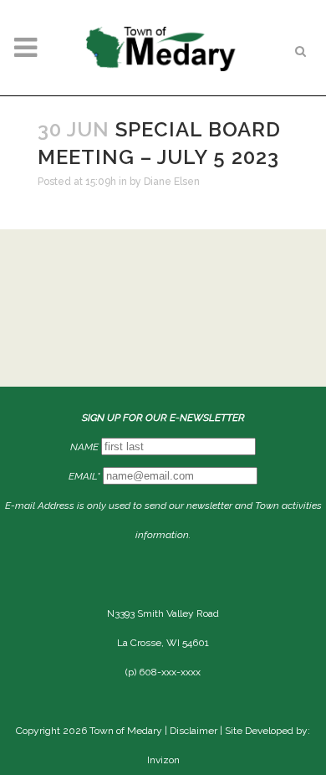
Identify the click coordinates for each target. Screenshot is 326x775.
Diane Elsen (172, 181)
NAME (84, 447)
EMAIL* (84, 476)
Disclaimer (193, 731)
